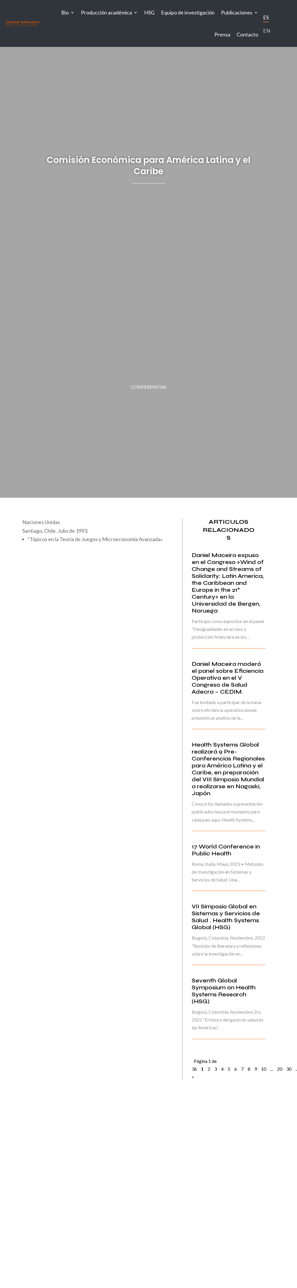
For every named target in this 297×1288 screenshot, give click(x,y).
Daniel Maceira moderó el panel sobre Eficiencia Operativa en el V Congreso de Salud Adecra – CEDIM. (227, 677)
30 (288, 1069)
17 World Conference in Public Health (226, 850)
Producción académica (106, 12)
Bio (65, 12)
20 (279, 1069)
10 (263, 1069)
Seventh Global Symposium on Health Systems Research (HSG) (224, 991)
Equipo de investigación (188, 12)
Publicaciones (236, 12)
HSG (149, 12)
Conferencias (148, 386)
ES (266, 17)
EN (266, 30)
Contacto (247, 34)
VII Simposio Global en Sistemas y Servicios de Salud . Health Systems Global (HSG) (226, 917)
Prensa (222, 34)
